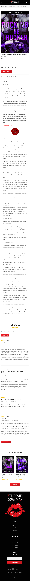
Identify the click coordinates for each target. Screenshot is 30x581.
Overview (5, 81)
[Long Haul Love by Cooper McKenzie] (22, 464)
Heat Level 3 (4, 56)
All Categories (14, 536)
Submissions (15, 525)
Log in (9, 572)
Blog (15, 528)
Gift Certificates (14, 572)
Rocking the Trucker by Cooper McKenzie (16, 6)
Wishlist (26, 76)
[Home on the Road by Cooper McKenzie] (8, 464)
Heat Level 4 (15, 547)
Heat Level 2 (15, 544)
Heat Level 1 (15, 542)
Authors (15, 524)
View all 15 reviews (6, 441)
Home (2, 6)
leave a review (10, 61)
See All (15, 484)
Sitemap (15, 530)
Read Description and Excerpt (8, 67)
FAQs (15, 527)
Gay (6, 6)
